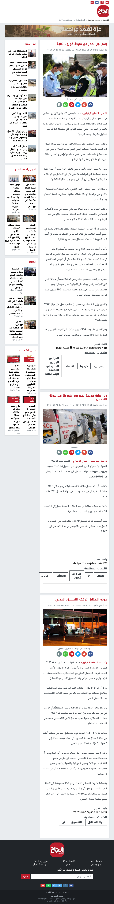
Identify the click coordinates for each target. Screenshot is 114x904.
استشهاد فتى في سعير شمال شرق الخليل (17, 54)
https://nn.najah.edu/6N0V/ (90, 563)
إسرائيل (99, 366)
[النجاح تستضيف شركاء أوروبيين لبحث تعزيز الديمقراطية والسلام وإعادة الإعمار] (29, 218)
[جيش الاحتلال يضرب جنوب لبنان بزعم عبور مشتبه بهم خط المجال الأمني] (32, 148)
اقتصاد (69, 366)
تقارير (32, 262)
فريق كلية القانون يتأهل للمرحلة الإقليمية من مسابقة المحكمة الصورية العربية (13, 197)
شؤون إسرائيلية (94, 20)
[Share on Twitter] (78, 104)
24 (89, 575)
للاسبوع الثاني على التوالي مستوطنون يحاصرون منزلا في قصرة (18, 119)
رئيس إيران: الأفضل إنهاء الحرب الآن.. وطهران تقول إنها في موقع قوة (17, 136)
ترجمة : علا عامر (98, 461)
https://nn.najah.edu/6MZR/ (90, 812)
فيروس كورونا (76, 575)
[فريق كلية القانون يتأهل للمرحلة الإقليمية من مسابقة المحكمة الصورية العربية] (13, 178)
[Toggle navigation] (92, 2)
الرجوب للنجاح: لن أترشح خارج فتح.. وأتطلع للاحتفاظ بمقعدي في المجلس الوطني (29, 416)
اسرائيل (61, 575)
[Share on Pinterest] (71, 104)
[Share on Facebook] (90, 104)
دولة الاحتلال (96, 822)
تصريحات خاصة (27, 350)
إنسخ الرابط (63, 348)
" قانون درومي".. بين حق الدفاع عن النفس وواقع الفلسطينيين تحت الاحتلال (16, 329)
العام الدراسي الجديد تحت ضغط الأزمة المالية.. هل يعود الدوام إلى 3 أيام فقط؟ (14, 376)
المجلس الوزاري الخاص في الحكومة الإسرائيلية (52, 366)
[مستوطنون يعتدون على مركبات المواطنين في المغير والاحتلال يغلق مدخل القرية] (32, 98)
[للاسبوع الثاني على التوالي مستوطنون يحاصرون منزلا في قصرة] (32, 116)
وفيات (100, 575)
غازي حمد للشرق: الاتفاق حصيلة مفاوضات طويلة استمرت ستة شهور (14, 416)
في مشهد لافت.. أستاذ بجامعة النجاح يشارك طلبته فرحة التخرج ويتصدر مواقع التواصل (16, 278)
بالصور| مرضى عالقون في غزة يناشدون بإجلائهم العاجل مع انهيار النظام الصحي (15, 305)
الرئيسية (106, 20)
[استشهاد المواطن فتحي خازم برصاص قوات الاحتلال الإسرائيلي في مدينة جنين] (32, 65)
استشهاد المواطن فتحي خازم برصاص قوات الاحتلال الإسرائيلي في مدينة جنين (17, 69)
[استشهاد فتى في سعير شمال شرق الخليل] (32, 53)
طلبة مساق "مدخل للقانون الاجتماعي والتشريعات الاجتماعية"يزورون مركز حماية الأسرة (13, 235)
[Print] (59, 104)
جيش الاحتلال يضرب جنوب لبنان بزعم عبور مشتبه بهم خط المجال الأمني (18, 152)
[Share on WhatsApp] (65, 104)
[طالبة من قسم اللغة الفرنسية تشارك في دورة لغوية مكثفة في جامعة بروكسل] (29, 178)
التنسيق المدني (72, 822)
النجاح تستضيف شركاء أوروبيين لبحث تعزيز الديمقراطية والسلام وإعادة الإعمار (29, 237)
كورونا (84, 366)
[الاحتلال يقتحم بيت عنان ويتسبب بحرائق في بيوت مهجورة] (32, 83)
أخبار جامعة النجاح (25, 169)
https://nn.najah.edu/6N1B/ (90, 348)
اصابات (45, 575)
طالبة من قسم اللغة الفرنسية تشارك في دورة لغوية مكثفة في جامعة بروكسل (30, 195)
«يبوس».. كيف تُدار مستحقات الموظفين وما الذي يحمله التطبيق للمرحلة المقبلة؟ (30, 378)
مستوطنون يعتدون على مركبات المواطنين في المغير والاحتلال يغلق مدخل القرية (17, 101)
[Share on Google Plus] (84, 104)
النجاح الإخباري (103, 11)
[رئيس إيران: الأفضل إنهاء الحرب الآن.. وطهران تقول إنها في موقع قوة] (32, 133)
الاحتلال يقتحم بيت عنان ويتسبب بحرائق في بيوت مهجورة (17, 85)
